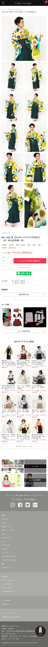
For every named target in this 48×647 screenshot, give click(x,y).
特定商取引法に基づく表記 (10, 617)
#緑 (34, 245)
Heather (4, 549)
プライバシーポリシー (9, 613)
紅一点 (4, 541)
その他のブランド (7, 567)
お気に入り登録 (24, 267)
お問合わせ (5, 604)
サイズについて (7, 588)
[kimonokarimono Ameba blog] (35, 504)
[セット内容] (24, 326)
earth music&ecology (9, 560)
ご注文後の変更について (10, 591)
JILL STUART (6, 545)
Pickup (4, 523)
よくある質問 (6, 600)
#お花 (23, 245)
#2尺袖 (11, 245)
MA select (5, 519)
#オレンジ (12, 248)
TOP (40, 631)
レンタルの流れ (7, 584)
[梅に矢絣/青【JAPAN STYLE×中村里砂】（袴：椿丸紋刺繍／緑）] (24, 60)
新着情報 (5, 576)
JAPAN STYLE (6, 233)
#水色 (4, 248)
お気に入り (45, 3)
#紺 (39, 245)
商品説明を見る (24, 294)
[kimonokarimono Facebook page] (20, 504)
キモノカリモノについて (10, 580)
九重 (3, 534)
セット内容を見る (24, 331)
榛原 (3, 564)
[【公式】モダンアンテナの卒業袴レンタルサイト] (23, 3)
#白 (29, 245)
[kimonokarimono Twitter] (27, 504)
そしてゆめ (5, 553)
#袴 (17, 245)
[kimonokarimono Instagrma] (12, 504)
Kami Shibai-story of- (9, 556)
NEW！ (4, 515)
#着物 (4, 245)
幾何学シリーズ (7, 526)
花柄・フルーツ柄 (7, 530)
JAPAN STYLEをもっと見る (24, 446)
